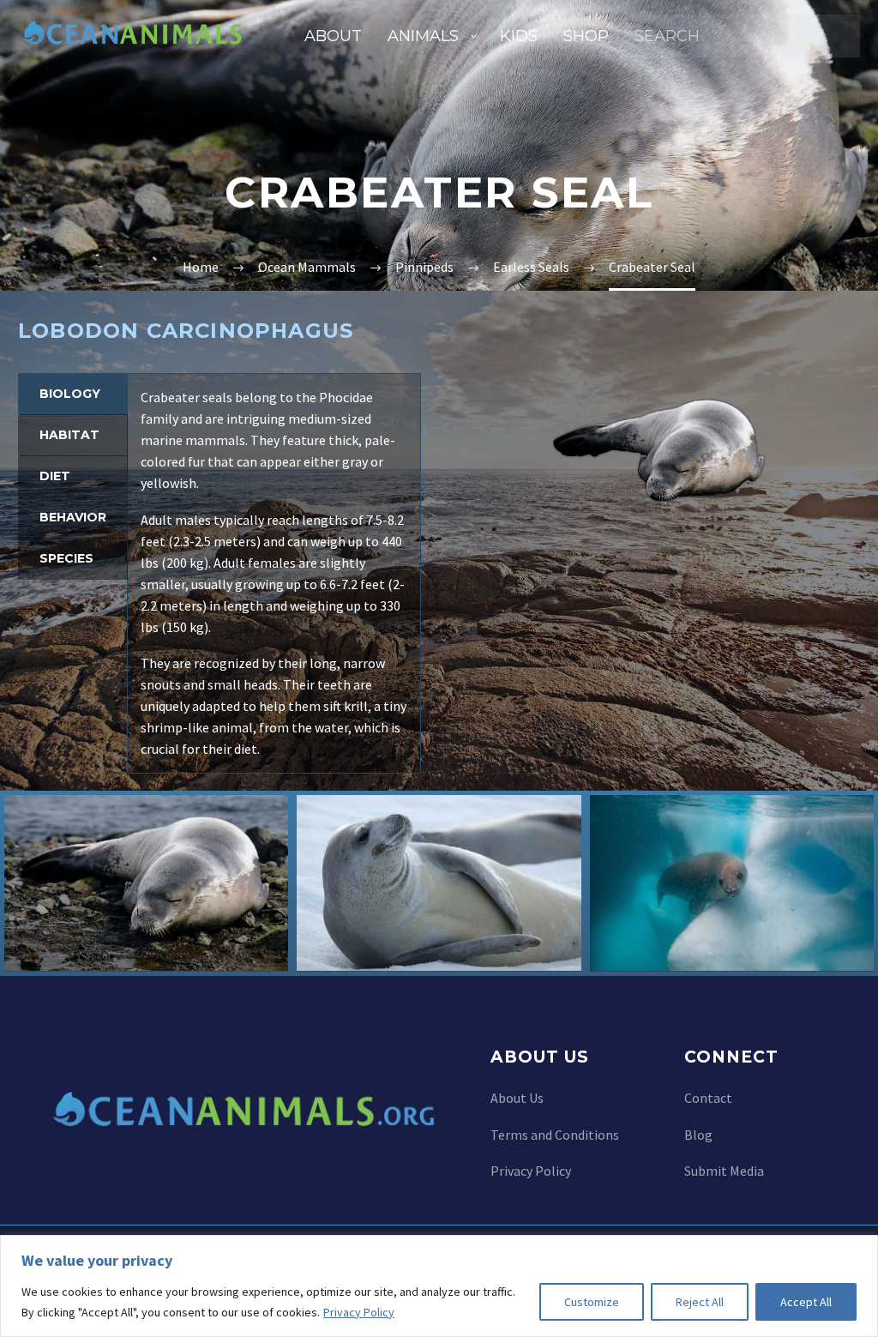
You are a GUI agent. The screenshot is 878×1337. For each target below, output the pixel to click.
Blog (698, 1133)
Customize (591, 1302)
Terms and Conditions (554, 1133)
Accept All (806, 1302)
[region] (439, 1286)
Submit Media (724, 1170)
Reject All (700, 1302)
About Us (517, 1097)
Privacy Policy (358, 1312)
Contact (708, 1097)
